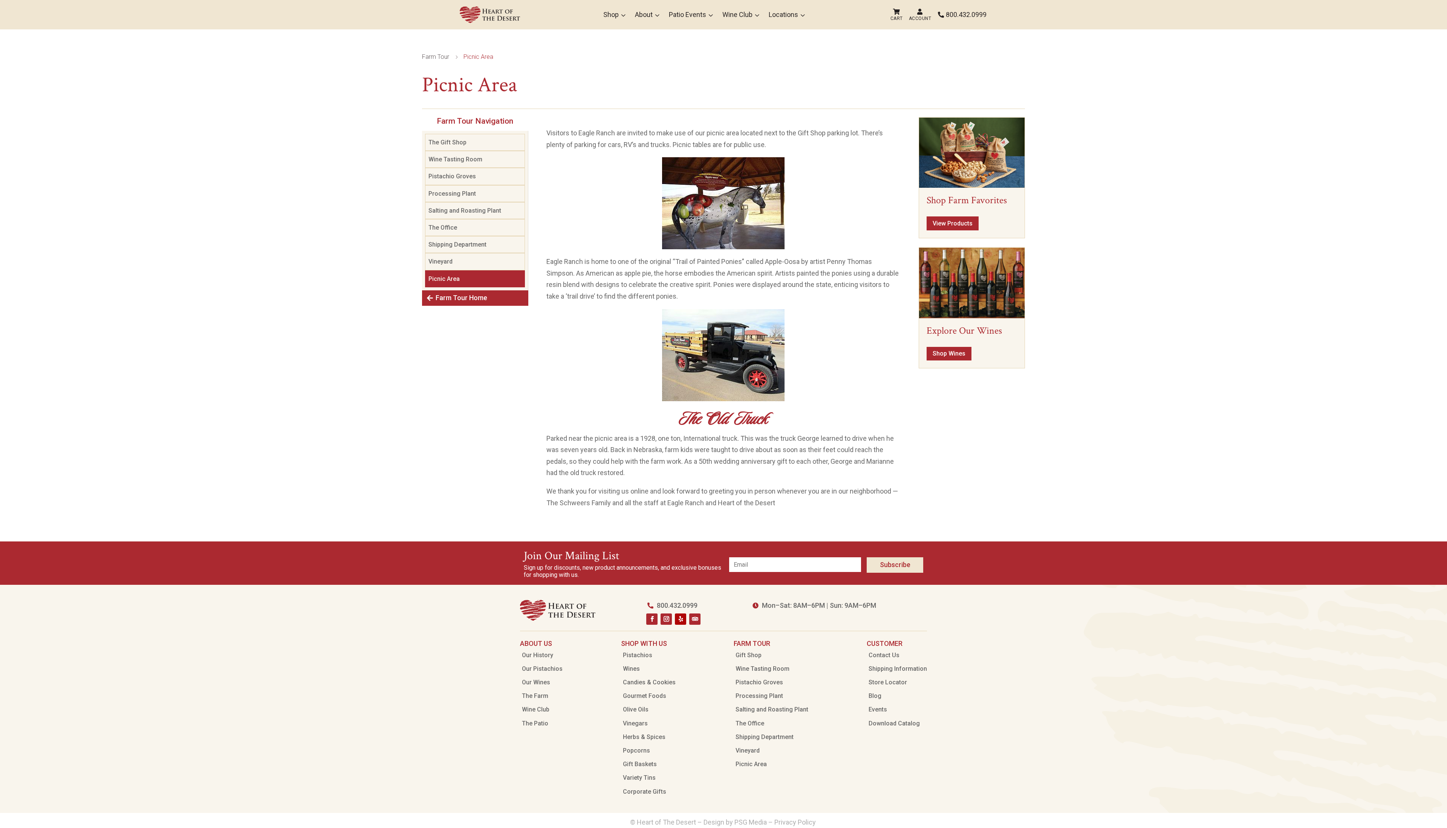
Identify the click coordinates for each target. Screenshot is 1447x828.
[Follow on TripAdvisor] (695, 619)
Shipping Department (457, 244)
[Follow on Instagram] (666, 619)
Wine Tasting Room (455, 159)
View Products (953, 223)
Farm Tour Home (461, 298)
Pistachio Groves (452, 176)
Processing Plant (452, 193)
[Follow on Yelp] (680, 619)
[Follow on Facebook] (652, 619)
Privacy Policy (795, 822)
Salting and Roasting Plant (464, 210)
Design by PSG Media (735, 822)
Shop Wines (949, 353)
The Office (442, 227)
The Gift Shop (447, 142)
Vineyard (440, 261)
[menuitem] (490, 14)
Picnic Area (444, 278)
